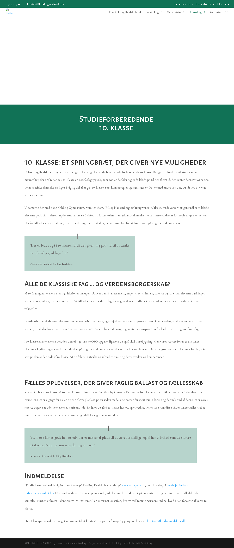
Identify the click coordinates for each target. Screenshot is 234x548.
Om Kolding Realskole (123, 12)
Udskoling (195, 12)
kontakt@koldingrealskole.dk (166, 521)
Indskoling (152, 12)
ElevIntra (223, 4)
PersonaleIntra (183, 4)
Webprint (216, 12)
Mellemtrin (174, 12)
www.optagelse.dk (133, 485)
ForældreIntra (205, 4)
